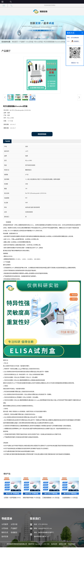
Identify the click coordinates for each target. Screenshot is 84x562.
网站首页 (15, 42)
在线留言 (14, 532)
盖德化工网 (62, 544)
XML (48, 544)
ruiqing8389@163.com (45, 528)
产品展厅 (22, 42)
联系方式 (5, 532)
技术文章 (5, 536)
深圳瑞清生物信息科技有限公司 (17, 544)
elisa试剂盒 (29, 42)
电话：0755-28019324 (40, 524)
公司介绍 (14, 524)
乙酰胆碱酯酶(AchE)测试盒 (50, 497)
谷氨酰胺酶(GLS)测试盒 (70, 497)
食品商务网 (71, 544)
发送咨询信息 (42, 134)
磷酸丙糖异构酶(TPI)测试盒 (31, 497)
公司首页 (5, 524)
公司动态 (5, 528)
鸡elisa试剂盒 (38, 42)
